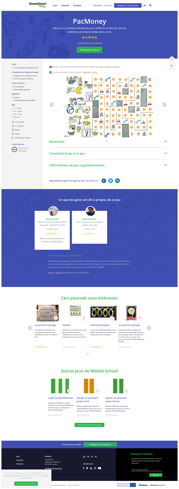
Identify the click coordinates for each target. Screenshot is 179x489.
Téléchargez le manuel (89, 50)
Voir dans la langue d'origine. (107, 66)
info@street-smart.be (53, 468)
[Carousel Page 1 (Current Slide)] (106, 141)
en (88, 457)
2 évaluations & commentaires (89, 43)
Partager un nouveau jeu (127, 5)
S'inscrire (156, 475)
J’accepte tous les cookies (26, 483)
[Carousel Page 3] (110, 141)
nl (96, 457)
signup (59, 272)
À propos (77, 5)
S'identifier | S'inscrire (102, 5)
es (92, 457)
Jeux (55, 5)
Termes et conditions (74, 485)
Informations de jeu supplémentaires (77, 165)
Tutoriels (65, 5)
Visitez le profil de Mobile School (89, 425)
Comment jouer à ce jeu (67, 153)
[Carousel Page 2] (108, 141)
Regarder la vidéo (90, 72)
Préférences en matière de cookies (55, 485)
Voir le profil (22, 151)
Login (50, 272)
